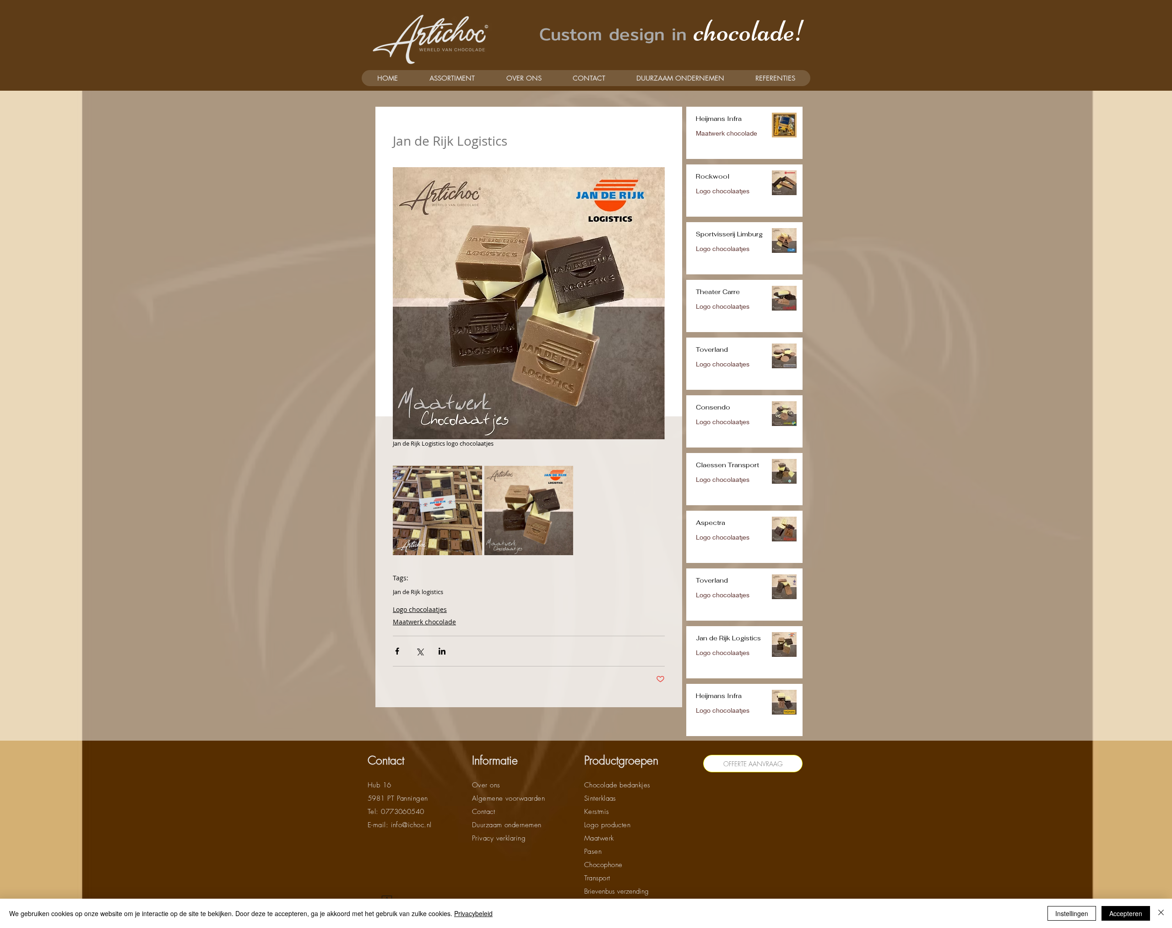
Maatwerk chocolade (424, 621)
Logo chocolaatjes (420, 609)
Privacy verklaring (499, 838)
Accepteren (1125, 913)
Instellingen (1071, 913)
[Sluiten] (1161, 913)
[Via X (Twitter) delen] (419, 651)
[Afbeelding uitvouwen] (437, 510)
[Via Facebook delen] (397, 651)
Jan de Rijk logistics (418, 591)
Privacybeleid (473, 913)
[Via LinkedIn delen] (442, 651)
